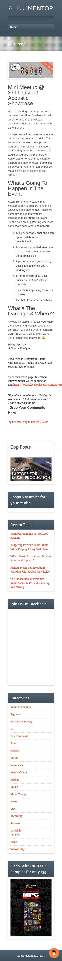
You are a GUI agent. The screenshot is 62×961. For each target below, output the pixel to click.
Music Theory (18, 794)
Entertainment (19, 736)
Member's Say (18, 772)
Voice (13, 842)
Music (14, 787)
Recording (16, 816)
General (35, 422)
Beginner (15, 714)
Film (13, 743)
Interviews (16, 765)
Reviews (15, 823)
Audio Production (20, 707)
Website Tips (18, 849)
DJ (11, 729)
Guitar (14, 758)
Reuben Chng (20, 422)
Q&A (13, 809)
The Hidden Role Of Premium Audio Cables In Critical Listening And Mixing (29, 583)
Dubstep (15, 834)
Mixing (14, 779)
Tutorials (15, 830)
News (44, 422)
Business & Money (21, 721)
